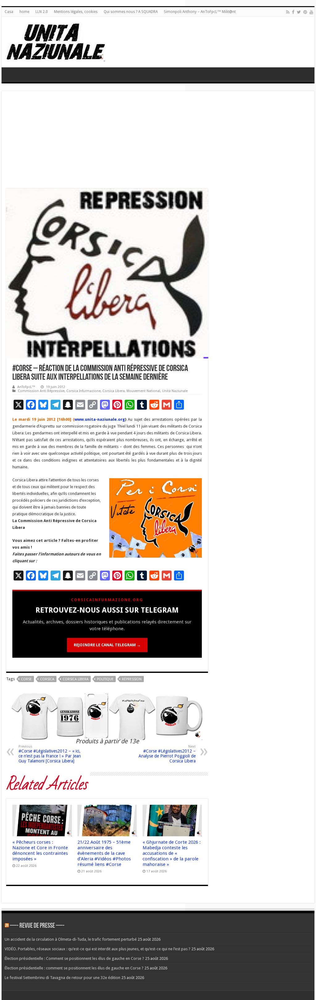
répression (132, 679)
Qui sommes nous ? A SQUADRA (131, 12)
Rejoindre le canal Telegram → (107, 645)
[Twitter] (298, 12)
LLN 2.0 (41, 12)
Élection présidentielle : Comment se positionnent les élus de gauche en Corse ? (74, 958)
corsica (47, 679)
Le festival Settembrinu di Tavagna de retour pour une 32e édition (62, 977)
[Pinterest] (305, 12)
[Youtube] (311, 12)
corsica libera (76, 679)
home (24, 12)
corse (26, 679)
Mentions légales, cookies (76, 12)
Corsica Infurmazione (83, 391)
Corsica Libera (113, 391)
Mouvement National (143, 391)
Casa (9, 12)
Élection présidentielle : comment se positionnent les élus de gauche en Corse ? (74, 968)
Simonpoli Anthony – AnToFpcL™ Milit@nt (200, 12)
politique (105, 679)
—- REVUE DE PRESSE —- (37, 926)
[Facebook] (293, 12)
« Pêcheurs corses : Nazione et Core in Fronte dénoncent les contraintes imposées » (40, 850)
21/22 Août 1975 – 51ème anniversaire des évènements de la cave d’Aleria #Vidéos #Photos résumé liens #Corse (104, 853)
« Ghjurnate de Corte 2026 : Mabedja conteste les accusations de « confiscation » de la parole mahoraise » (172, 853)
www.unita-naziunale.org (99, 419)
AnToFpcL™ (26, 387)
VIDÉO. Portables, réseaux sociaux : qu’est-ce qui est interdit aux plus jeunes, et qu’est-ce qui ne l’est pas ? (97, 949)
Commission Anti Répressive (41, 391)
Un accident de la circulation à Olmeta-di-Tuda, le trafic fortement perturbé (71, 939)
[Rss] (287, 12)
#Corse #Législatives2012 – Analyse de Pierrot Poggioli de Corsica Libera (167, 754)
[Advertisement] (158, 142)
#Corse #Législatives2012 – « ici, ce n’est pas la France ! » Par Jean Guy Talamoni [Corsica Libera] (50, 754)
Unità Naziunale (175, 391)
